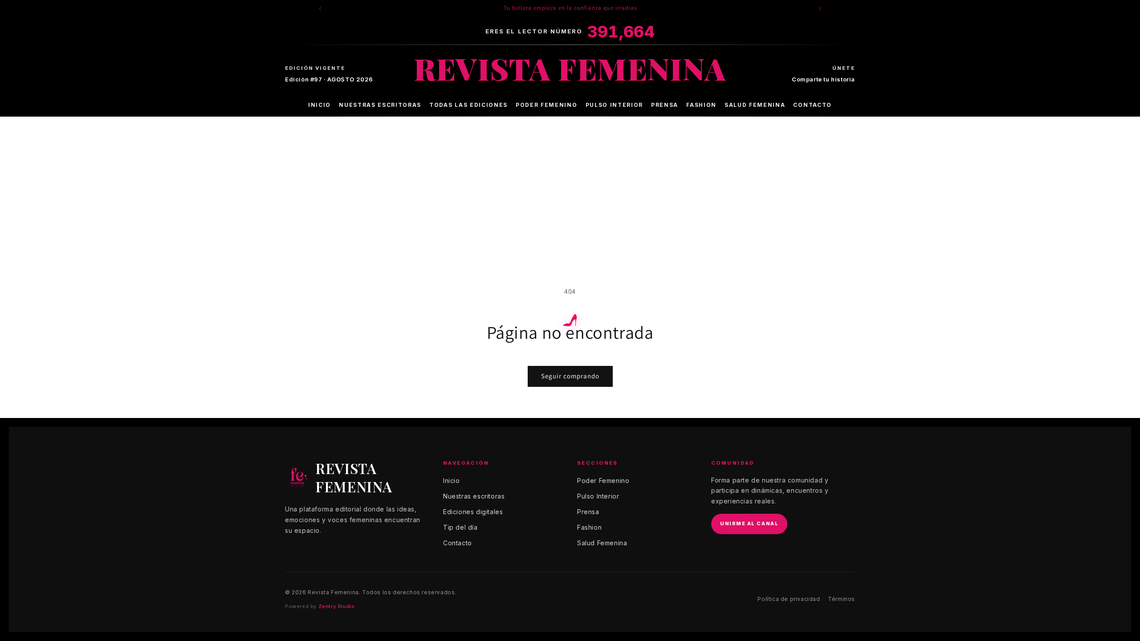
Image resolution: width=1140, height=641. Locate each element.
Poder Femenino (547, 104)
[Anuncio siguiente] (820, 8)
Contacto (812, 104)
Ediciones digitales (473, 511)
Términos (841, 599)
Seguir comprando (570, 376)
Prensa (664, 104)
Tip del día (460, 527)
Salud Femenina (755, 104)
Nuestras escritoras (380, 104)
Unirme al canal (749, 523)
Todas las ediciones (468, 104)
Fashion (701, 104)
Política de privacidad (788, 599)
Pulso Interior (614, 104)
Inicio (319, 104)
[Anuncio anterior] (320, 8)
